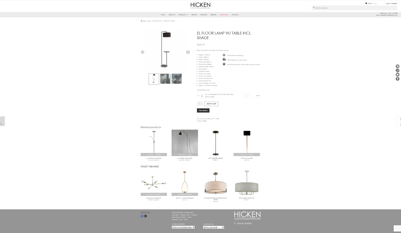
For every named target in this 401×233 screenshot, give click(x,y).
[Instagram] (145, 216)
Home (163, 15)
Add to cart (211, 104)
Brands (194, 15)
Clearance (224, 15)
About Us (172, 15)
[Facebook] (142, 216)
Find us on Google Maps (182, 227)
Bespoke (213, 15)
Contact (235, 15)
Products (182, 15)
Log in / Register (391, 3)
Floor (149, 21)
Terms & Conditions (244, 223)
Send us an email (210, 227)
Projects (203, 15)
